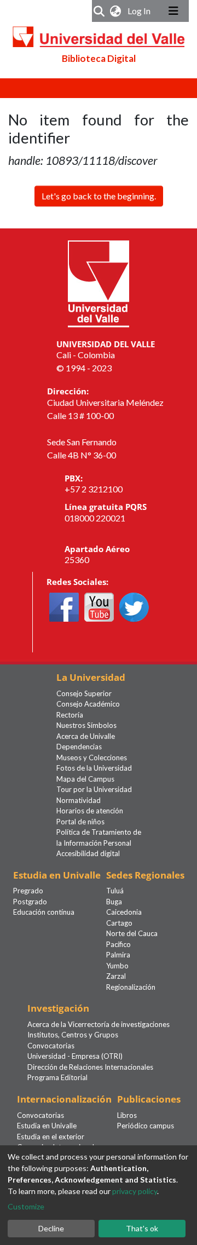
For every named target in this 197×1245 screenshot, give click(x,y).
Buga (114, 901)
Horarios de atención (89, 810)
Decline (51, 1228)
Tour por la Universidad (94, 789)
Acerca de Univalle (85, 736)
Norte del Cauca (132, 933)
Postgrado (30, 901)
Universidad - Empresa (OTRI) (75, 1056)
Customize (26, 1206)
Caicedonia (124, 912)
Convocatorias (50, 1045)
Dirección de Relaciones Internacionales (90, 1067)
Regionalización (130, 987)
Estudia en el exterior (50, 1136)
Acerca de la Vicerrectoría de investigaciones (98, 1024)
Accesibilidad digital (88, 853)
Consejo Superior (84, 693)
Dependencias (79, 746)
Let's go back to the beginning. (99, 196)
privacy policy (134, 1191)
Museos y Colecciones (91, 757)
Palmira (118, 954)
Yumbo (117, 965)
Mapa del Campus (85, 778)
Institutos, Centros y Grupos (72, 1034)
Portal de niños (80, 821)
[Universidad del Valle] (98, 282)
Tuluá (115, 890)
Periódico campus (145, 1125)
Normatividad (78, 800)
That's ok (142, 1228)
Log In (140, 10)
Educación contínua (43, 912)
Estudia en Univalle (47, 1125)
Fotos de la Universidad (94, 768)
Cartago (119, 923)
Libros (127, 1115)
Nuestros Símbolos (86, 725)
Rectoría (69, 714)
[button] (116, 11)
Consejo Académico (88, 703)
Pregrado (28, 890)
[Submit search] (99, 11)
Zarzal (116, 976)
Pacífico (118, 944)
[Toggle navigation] (173, 11)
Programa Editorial (57, 1077)
